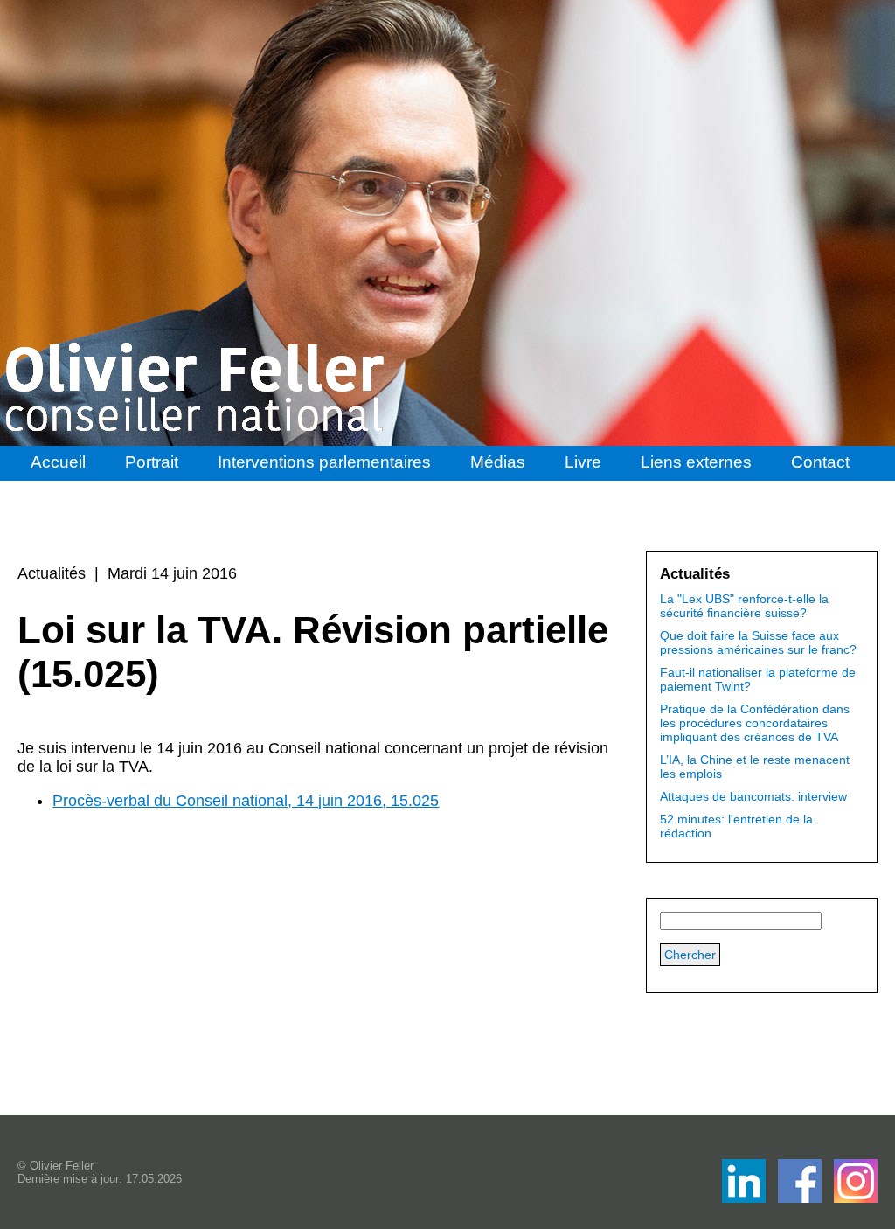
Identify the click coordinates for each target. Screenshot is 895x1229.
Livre (583, 462)
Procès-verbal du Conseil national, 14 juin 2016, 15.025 (245, 800)
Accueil (58, 462)
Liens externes (696, 462)
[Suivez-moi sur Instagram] (856, 1198)
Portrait (151, 462)
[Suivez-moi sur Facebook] (745, 1198)
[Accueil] (196, 387)
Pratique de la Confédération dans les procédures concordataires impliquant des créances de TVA (755, 723)
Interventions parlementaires (324, 462)
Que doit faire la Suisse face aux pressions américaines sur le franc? (758, 642)
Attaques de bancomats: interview (753, 796)
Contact (820, 462)
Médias (497, 462)
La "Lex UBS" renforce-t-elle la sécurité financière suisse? (744, 606)
